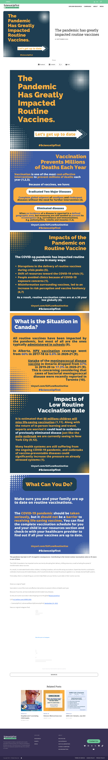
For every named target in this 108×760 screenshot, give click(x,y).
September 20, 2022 (51, 603)
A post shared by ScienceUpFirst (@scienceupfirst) (54, 668)
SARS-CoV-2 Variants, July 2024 (75, 716)
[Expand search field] (100, 1)
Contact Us (93, 741)
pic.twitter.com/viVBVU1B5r (22, 599)
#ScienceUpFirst (54, 596)
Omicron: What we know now (52, 716)
